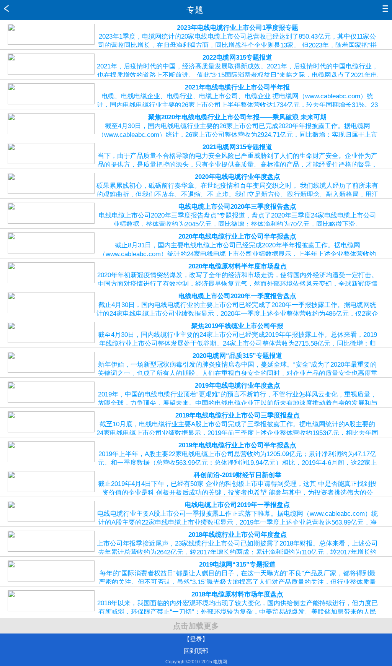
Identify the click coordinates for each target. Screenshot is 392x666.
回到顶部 (196, 651)
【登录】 (196, 639)
